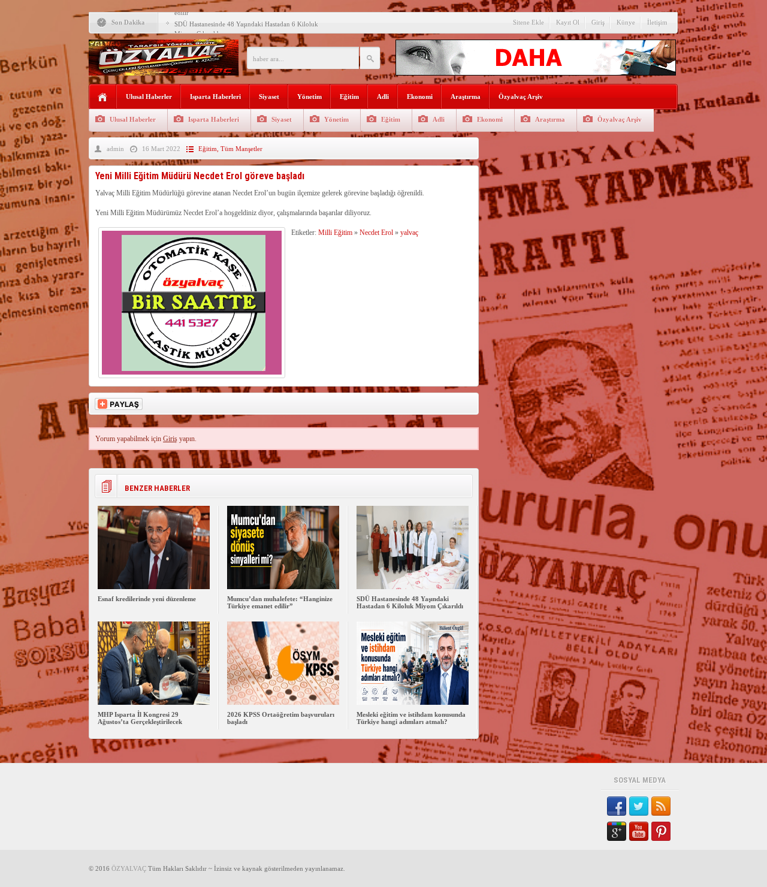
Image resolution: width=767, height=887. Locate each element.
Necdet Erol (376, 232)
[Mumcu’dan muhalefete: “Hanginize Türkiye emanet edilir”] (283, 587)
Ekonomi (420, 96)
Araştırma (466, 96)
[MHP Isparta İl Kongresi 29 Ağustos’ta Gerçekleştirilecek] (154, 702)
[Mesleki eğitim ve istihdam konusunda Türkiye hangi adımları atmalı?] (413, 702)
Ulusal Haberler (149, 96)
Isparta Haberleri (215, 96)
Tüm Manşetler (241, 148)
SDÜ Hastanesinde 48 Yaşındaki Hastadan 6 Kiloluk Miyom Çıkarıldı (410, 602)
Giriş (598, 22)
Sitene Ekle (528, 22)
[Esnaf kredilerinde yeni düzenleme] (154, 587)
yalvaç (409, 232)
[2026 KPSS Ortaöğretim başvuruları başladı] (283, 702)
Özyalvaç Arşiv (521, 96)
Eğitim (349, 96)
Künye (626, 22)
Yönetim (309, 96)
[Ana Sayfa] (103, 97)
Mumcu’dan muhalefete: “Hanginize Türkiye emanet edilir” (280, 602)
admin (115, 148)
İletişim (657, 22)
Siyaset (269, 96)
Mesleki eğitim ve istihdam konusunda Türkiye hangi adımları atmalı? (411, 718)
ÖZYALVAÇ (128, 868)
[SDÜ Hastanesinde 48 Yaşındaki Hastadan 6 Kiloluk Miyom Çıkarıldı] (413, 587)
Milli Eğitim (335, 232)
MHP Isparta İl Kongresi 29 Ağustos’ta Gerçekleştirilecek (140, 718)
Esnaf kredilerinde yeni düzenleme (147, 598)
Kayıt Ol (567, 22)
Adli (383, 96)
